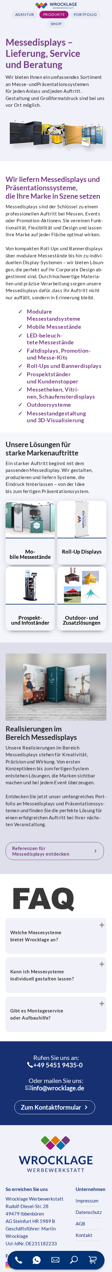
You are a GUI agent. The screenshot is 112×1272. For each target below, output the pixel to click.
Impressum (87, 1200)
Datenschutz (89, 1212)
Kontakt (84, 1235)
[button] (74, 1260)
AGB (80, 1223)
